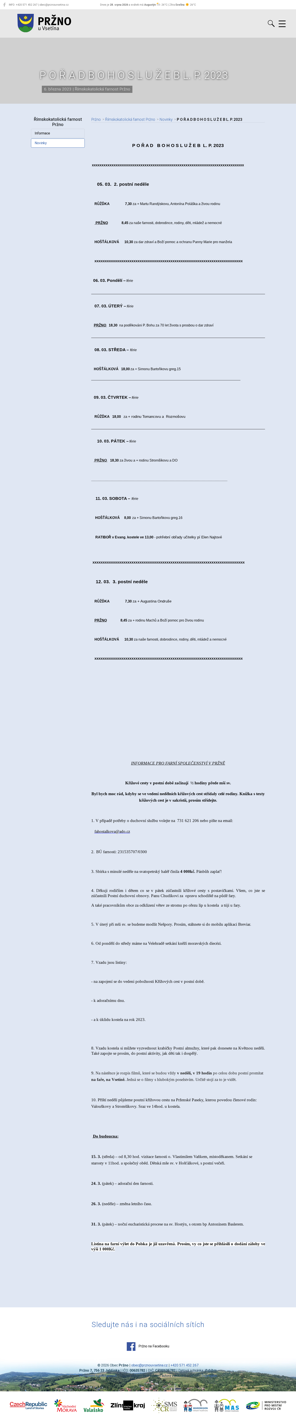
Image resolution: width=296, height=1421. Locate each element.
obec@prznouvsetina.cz (149, 1365)
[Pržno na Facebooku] (4, 4)
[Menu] (282, 24)
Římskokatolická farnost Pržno (130, 119)
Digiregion (209, 1376)
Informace (42, 133)
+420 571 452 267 (184, 1365)
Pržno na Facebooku (153, 1346)
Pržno (96, 119)
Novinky (41, 143)
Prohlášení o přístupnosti (98, 1376)
